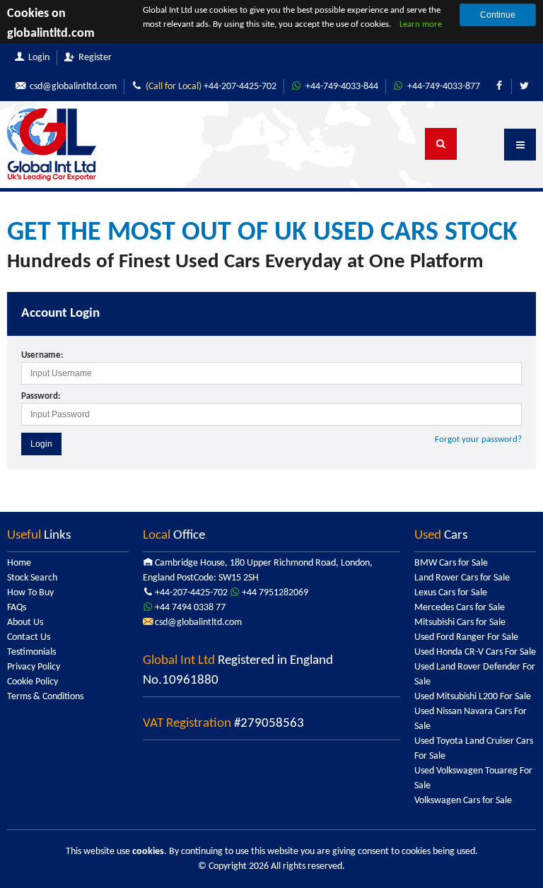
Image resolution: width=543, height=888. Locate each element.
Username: (42, 355)
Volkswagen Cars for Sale (463, 800)
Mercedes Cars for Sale (459, 607)
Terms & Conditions (45, 696)
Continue (497, 15)
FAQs (16, 607)
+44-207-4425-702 (211, 86)
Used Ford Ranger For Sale (466, 637)
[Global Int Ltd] (51, 144)
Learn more (420, 24)
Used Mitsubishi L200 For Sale (472, 696)
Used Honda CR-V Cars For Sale (475, 652)
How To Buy (30, 593)
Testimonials (31, 652)
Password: (41, 396)
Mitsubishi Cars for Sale (460, 622)
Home (19, 563)
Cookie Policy (32, 682)
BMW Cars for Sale (451, 563)
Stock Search (32, 578)
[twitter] (523, 86)
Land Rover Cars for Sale (462, 578)
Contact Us (28, 637)
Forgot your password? (478, 439)
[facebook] (499, 86)
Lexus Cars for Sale (450, 593)
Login (41, 444)
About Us (25, 622)
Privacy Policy (33, 667)
